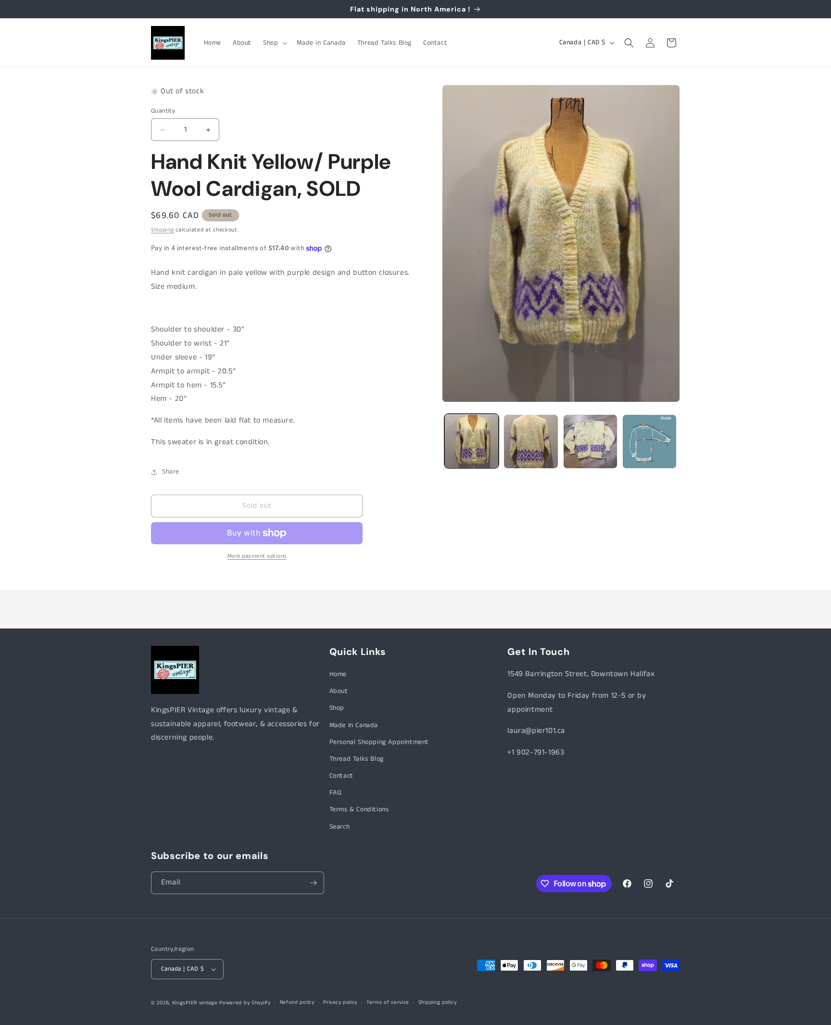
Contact (341, 776)
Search (339, 827)
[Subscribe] (313, 882)
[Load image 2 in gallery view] (531, 441)
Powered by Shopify (245, 1003)
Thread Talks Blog (356, 759)
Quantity (163, 110)
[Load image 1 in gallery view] (471, 441)
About (338, 691)
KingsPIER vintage (195, 1003)
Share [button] (170, 471)
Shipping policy (437, 1002)
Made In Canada (353, 725)
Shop (336, 708)
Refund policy (297, 1002)
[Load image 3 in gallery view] (590, 441)
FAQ (335, 792)
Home (338, 674)
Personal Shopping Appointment (379, 742)
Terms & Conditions (359, 810)
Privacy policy (340, 1002)
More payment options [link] (257, 556)
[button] (274, 43)
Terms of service (387, 1002)
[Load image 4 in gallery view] (649, 441)
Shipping (162, 230)
